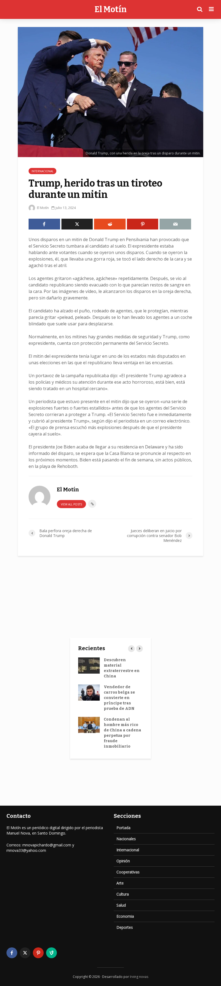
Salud (121, 905)
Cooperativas (128, 871)
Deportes (124, 927)
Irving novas (139, 976)
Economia (125, 916)
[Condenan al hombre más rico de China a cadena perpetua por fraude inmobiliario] (89, 724)
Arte (120, 883)
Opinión (123, 860)
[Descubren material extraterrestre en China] (89, 665)
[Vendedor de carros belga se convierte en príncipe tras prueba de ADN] (89, 692)
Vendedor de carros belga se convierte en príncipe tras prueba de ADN (119, 698)
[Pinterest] (38, 952)
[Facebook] (11, 952)
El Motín (111, 9)
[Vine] (51, 952)
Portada (123, 827)
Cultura (122, 894)
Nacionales (126, 838)
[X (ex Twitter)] (25, 952)
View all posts (71, 504)
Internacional (42, 171)
